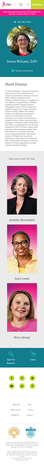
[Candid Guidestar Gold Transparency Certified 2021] (14, 432)
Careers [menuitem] (30, 410)
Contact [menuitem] (30, 415)
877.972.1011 (21, 453)
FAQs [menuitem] (29, 404)
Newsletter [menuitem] (15, 415)
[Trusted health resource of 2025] (31, 432)
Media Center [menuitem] (16, 410)
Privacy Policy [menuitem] (16, 458)
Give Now (37, 4)
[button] (27, 4)
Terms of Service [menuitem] (26, 458)
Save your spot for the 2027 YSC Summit (20, 11)
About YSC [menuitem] (16, 404)
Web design (19, 460)
